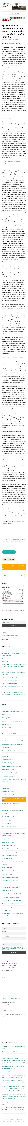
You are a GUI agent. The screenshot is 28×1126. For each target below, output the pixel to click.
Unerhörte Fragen (9, 552)
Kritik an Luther (5, 823)
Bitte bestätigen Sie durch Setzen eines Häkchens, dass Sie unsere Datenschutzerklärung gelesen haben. (13, 948)
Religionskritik (5, 874)
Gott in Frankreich (6, 785)
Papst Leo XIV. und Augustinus (9, 848)
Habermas (4, 788)
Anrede (3, 941)
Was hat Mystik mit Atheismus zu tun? (11, 900)
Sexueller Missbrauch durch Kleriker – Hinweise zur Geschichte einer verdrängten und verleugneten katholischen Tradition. (13, 1088)
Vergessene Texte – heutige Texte (10, 894)
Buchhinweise (5, 731)
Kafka (3, 807)
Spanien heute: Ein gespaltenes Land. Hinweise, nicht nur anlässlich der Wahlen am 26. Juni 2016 (13, 31)
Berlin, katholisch (6, 724)
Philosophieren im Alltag (8, 867)
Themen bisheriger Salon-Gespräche (11, 887)
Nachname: (4, 931)
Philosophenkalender (7, 858)
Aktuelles (4, 708)
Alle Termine (5, 639)
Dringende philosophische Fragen (10, 766)
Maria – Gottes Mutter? (8, 842)
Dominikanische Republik (8, 763)
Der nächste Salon (6, 759)
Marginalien (5, 839)
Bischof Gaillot (5, 727)
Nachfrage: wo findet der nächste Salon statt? (13, 1046)
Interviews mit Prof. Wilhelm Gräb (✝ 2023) (13, 566)
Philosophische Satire (7, 871)
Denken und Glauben (7, 750)
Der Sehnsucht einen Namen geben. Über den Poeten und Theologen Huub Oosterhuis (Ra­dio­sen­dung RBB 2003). (14, 1096)
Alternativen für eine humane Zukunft (11, 711)
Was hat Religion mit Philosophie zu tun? (12, 903)
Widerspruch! (5, 910)
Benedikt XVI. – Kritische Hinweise (10, 721)
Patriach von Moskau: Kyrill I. (9, 852)
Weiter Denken (5, 907)
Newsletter (21, 610)
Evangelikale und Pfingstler (8, 772)
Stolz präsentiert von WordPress (14, 1119)
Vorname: (4, 926)
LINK (3, 977)
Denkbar (4, 747)
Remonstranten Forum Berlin (9, 877)
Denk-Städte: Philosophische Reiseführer (12, 744)
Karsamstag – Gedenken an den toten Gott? (13, 1102)
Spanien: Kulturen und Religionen (11, 541)
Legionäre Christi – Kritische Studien (11, 830)
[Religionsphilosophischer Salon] (14, 9)
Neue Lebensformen (7, 845)
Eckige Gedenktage (7, 769)
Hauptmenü (15, 13)
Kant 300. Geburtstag (7, 817)
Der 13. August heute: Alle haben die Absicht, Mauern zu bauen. (12, 964)
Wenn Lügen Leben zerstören (9, 683)
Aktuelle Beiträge (9, 559)
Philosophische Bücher (18, 539)
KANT (3, 813)
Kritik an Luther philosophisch (9, 826)
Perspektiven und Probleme (9, 855)
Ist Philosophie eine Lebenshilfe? (10, 803)
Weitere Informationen (7, 973)
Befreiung (4, 718)
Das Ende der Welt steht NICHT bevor (11, 650)
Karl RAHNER (5, 820)
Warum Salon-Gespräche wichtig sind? (11, 897)
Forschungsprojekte (7, 776)
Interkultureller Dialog (7, 795)
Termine (4, 884)
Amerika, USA (5, 714)
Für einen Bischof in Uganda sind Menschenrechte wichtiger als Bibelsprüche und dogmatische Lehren (13, 695)
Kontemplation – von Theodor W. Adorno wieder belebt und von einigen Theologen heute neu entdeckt (14, 667)
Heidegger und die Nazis (8, 791)
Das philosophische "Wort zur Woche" (11, 741)
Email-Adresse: (5, 936)
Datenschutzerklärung (7, 1051)
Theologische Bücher (7, 737)
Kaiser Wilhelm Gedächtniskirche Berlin (11, 810)
